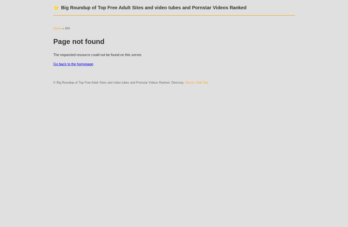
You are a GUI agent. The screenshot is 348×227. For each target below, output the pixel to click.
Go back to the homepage (73, 64)
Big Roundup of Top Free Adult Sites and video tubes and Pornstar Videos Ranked (149, 7)
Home (57, 28)
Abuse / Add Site (196, 82)
